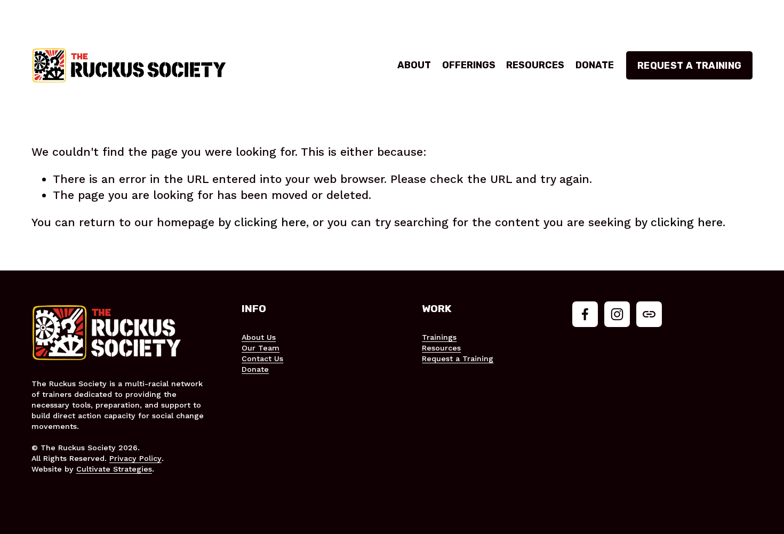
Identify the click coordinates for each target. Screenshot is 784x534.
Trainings (439, 337)
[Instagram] (617, 314)
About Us (259, 337)
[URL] (649, 314)
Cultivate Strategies (114, 469)
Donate (594, 64)
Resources (535, 64)
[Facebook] (585, 314)
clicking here (270, 222)
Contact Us (262, 358)
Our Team (260, 348)
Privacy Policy (135, 458)
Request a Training (689, 65)
